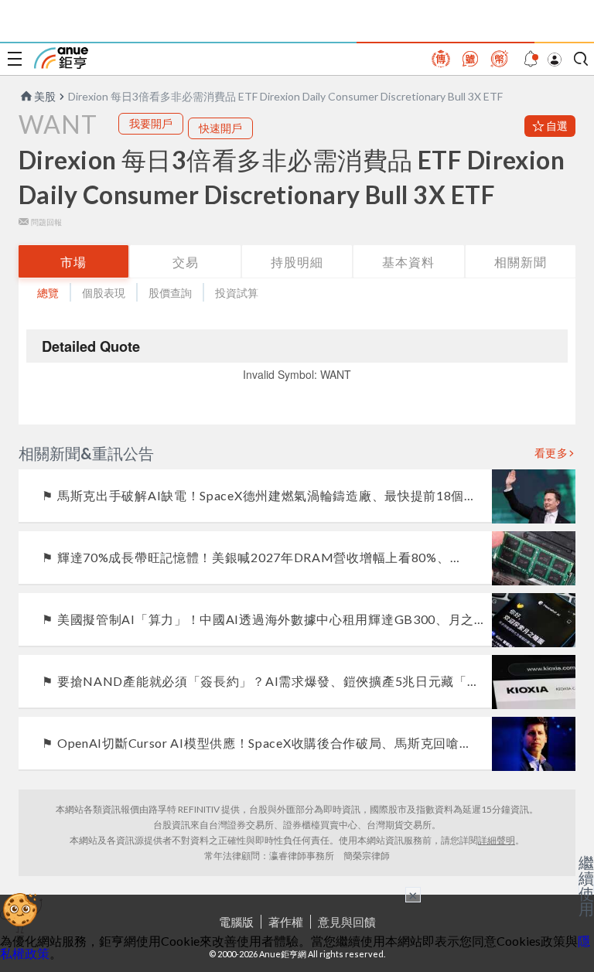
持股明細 (297, 261)
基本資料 (408, 261)
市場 (73, 261)
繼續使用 (586, 885)
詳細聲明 (496, 840)
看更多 (551, 453)
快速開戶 (220, 128)
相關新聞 (520, 261)
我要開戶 (150, 123)
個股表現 (103, 292)
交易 (185, 261)
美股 (45, 96)
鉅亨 (61, 58)
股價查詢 (170, 292)
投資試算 (236, 292)
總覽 (48, 292)
